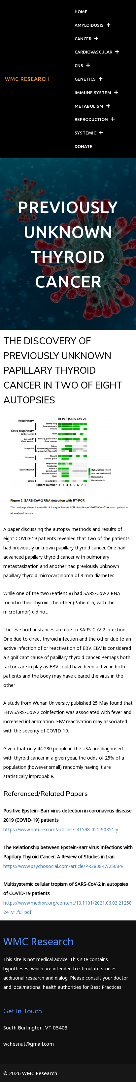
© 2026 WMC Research (30, 1073)
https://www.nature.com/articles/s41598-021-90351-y (60, 829)
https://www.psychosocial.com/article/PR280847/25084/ (63, 866)
